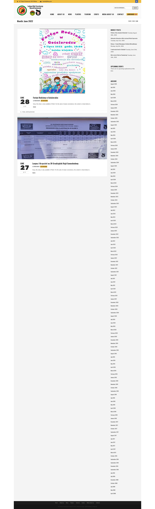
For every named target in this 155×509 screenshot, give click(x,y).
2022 (133, 21)
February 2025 (114, 145)
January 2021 (114, 299)
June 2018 (113, 401)
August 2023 (114, 207)
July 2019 (113, 357)
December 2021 (114, 261)
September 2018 (115, 391)
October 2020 (114, 309)
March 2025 (113, 142)
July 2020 (113, 319)
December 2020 (114, 302)
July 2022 (113, 241)
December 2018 (114, 381)
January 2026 (114, 108)
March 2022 (113, 251)
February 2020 (114, 333)
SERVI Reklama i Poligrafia (91, 506)
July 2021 (113, 278)
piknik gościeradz (30, 112)
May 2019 (113, 364)
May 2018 (113, 405)
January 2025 (114, 149)
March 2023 (113, 224)
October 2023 (114, 200)
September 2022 (115, 237)
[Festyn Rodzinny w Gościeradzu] (62, 61)
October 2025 (114, 118)
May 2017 (113, 446)
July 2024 (113, 169)
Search (135, 8)
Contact (98, 503)
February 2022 (114, 254)
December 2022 (114, 234)
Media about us (90, 503)
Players (72, 503)
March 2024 (113, 183)
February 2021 (114, 295)
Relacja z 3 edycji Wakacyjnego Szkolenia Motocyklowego (124, 44)
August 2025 (114, 125)
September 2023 (115, 203)
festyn (23, 112)
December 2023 (114, 193)
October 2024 (114, 159)
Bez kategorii (44, 101)
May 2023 (113, 217)
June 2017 (113, 442)
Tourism (78, 503)
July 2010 (113, 473)
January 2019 (114, 377)
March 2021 (113, 292)
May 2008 (113, 490)
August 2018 (114, 394)
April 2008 (113, 493)
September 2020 (115, 313)
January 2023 (114, 231)
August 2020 (114, 316)
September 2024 (115, 162)
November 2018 (114, 384)
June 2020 (113, 323)
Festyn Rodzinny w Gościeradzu (45, 97)
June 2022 (113, 244)
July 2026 (113, 87)
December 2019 (114, 340)
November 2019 (114, 343)
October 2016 (114, 456)
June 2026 (113, 91)
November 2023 (114, 196)
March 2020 (113, 330)
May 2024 (113, 176)
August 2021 (114, 275)
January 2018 (114, 418)
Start (129, 21)
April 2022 (113, 248)
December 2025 (114, 111)
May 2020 (113, 326)
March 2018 (113, 411)
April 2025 (113, 138)
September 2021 (115, 272)
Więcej (34, 107)
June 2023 (113, 214)
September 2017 (115, 432)
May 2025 (113, 135)
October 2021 (114, 268)
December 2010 (114, 466)
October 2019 (114, 347)
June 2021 (113, 282)
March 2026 (113, 101)
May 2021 (113, 285)
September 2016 (115, 459)
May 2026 (113, 94)
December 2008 (114, 480)
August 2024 (114, 166)
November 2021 (114, 265)
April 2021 (113, 289)
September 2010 (115, 469)
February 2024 (114, 186)
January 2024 (114, 190)
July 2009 (113, 476)
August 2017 (114, 435)
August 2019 (114, 353)
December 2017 (114, 422)
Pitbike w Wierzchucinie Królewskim (119, 33)
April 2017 (113, 449)
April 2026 (113, 98)
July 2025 (113, 128)
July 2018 (113, 398)
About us (62, 503)
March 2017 (113, 452)
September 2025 (115, 121)
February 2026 (114, 104)
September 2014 (115, 463)
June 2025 (113, 132)
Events (83, 503)
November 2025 (114, 115)
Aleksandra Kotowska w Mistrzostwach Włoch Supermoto (124, 38)
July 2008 (113, 487)
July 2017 (113, 439)
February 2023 (114, 227)
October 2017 (114, 429)
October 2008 (114, 483)
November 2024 (114, 156)
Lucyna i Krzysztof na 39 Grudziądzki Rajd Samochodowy (55, 163)
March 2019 (113, 371)
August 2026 (114, 84)
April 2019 (113, 367)
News (67, 503)
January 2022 (114, 258)
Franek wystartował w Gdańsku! (118, 49)
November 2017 (114, 425)
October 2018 (114, 388)
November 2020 (114, 306)
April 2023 (113, 220)
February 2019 (114, 374)
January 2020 (114, 336)
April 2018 (113, 408)
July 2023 (113, 210)
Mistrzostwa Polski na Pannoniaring (119, 55)
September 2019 (115, 350)
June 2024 (113, 173)
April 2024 (113, 179)
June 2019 (113, 360)
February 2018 (114, 415)
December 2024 (114, 152)
